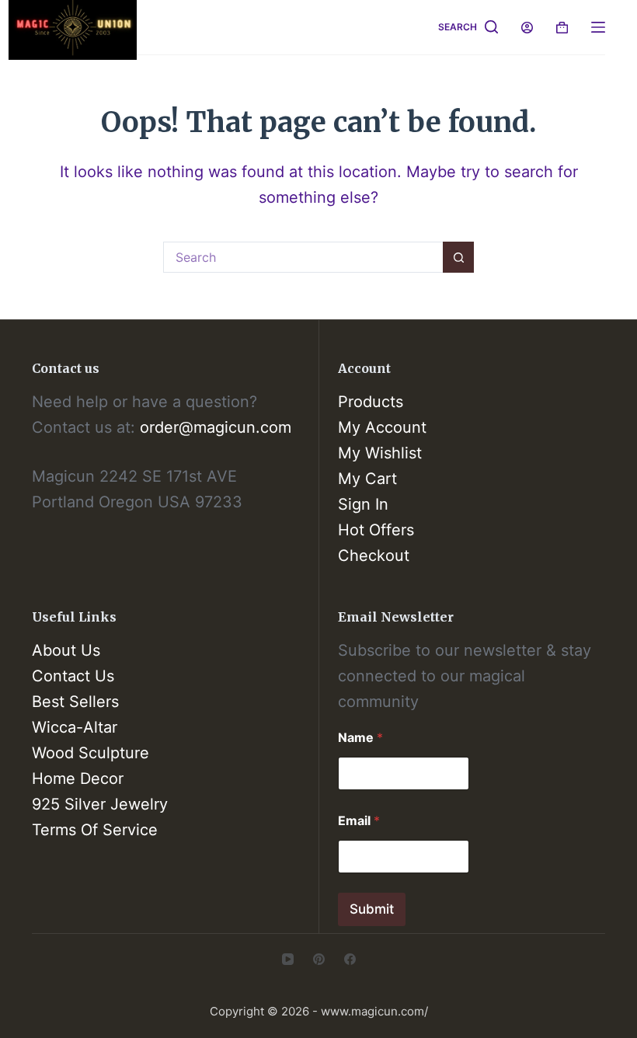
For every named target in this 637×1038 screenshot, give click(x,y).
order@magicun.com (215, 427)
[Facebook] (350, 959)
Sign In (363, 504)
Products (370, 401)
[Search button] (458, 257)
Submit (372, 909)
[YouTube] (288, 959)
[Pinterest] (319, 959)
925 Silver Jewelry (100, 804)
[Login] (527, 27)
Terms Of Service (95, 829)
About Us (66, 650)
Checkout (373, 555)
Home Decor (78, 778)
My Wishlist (380, 453)
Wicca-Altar (74, 727)
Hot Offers (376, 530)
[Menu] (598, 27)
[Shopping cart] (562, 27)
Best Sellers (75, 701)
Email (359, 820)
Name (360, 737)
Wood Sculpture (90, 753)
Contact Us (73, 676)
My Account (382, 427)
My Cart (367, 478)
